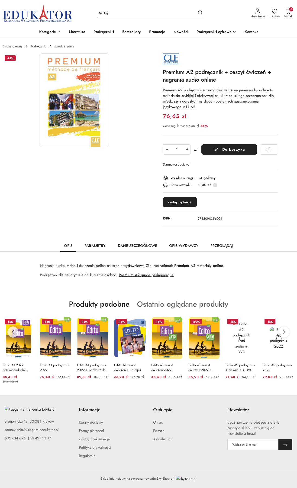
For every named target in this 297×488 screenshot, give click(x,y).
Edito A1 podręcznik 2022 (54, 367)
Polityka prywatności (95, 447)
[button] (49, 32)
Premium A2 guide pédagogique (146, 275)
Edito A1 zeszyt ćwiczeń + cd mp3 (127, 367)
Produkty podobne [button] (99, 304)
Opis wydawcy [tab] (183, 245)
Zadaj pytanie (180, 202)
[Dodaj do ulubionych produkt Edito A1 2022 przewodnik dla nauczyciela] (29, 322)
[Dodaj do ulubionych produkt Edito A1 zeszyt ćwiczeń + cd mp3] (140, 322)
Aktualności (162, 439)
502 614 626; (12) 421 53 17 (28, 438)
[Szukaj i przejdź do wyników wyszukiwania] (200, 13)
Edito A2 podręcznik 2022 (277, 367)
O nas (158, 422)
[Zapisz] (285, 444)
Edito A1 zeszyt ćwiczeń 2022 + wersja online (200, 367)
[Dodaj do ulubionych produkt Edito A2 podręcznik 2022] (288, 322)
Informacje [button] (89, 409)
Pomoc (158, 430)
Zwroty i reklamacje (94, 439)
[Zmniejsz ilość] (166, 149)
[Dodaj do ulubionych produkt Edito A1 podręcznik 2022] (66, 322)
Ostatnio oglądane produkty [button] (182, 304)
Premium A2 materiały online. (199, 265)
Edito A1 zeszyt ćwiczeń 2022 (162, 367)
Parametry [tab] (95, 245)
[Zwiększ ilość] (187, 149)
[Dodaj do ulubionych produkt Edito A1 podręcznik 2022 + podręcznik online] (103, 322)
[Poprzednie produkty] (13, 332)
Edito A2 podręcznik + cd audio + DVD (240, 367)
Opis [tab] (68, 245)
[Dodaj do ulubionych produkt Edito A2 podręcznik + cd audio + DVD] (251, 322)
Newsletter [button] (238, 409)
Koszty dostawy (91, 422)
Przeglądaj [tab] (221, 245)
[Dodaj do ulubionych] (269, 149)
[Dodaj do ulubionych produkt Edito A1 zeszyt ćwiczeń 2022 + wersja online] (214, 322)
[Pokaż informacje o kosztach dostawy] (215, 185)
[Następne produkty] (284, 332)
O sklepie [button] (163, 409)
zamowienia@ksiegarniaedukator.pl (32, 429)
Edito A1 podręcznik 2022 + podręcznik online (91, 367)
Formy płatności (91, 430)
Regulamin (87, 455)
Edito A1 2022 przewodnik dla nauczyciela (14, 367)
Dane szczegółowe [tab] (137, 245)
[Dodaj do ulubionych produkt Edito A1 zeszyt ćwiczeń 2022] (177, 322)
